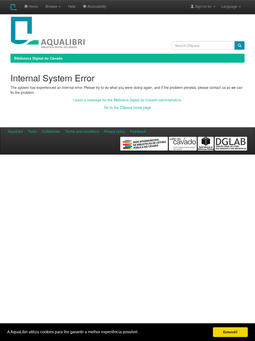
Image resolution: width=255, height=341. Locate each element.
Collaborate (51, 131)
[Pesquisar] (240, 45)
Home (33, 6)
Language (226, 6)
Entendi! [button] (230, 332)
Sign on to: (203, 6)
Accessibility (96, 6)
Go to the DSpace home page (127, 107)
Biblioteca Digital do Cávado (38, 58)
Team (32, 131)
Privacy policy (114, 131)
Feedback (138, 131)
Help (71, 6)
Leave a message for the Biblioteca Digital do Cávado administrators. (127, 99)
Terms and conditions (82, 131)
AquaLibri (15, 131)
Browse (52, 6)
